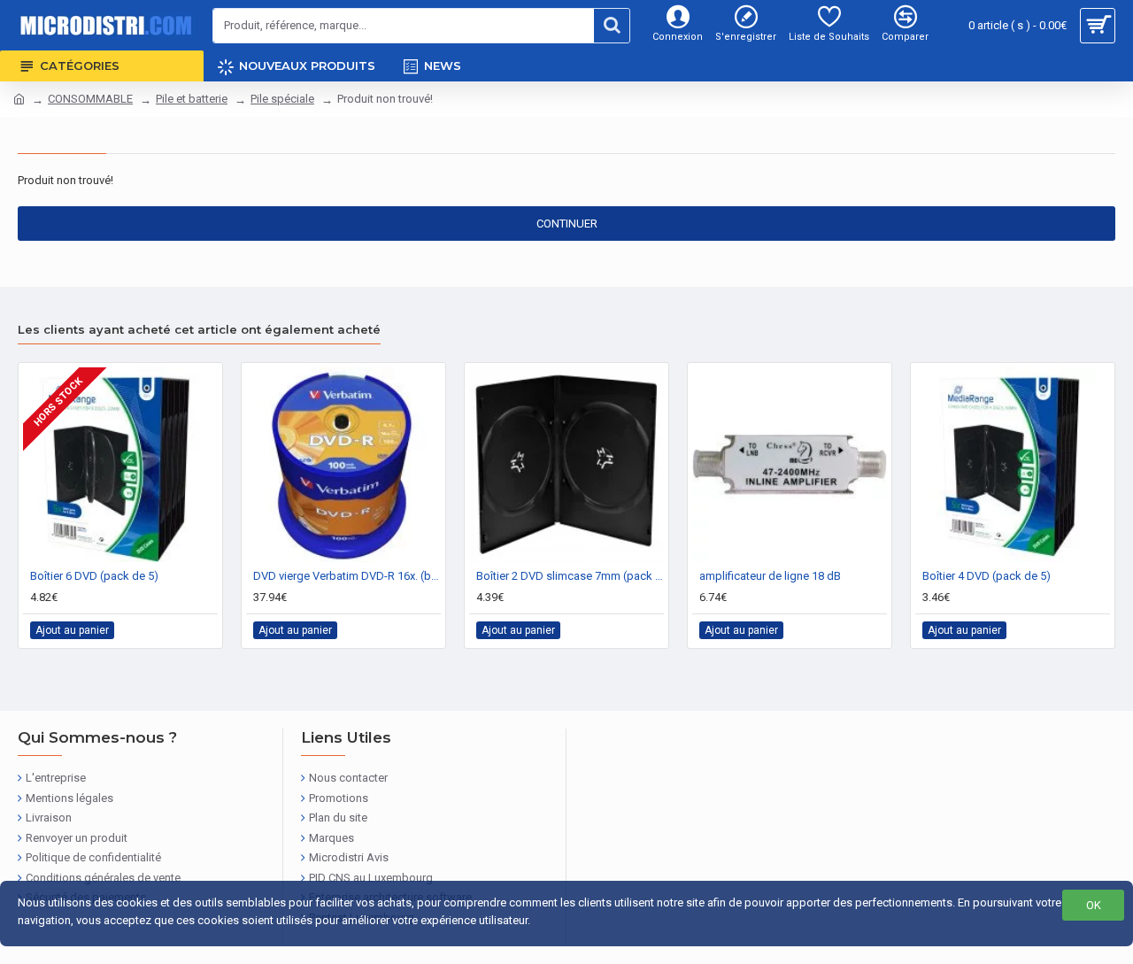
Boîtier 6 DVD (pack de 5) (94, 575)
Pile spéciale (282, 98)
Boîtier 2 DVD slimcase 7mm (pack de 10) (570, 575)
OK (1093, 905)
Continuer (566, 223)
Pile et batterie (191, 98)
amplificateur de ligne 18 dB (770, 575)
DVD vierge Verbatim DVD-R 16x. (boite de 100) (347, 575)
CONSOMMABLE (90, 98)
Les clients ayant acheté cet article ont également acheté (199, 329)
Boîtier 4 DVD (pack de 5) (986, 575)
